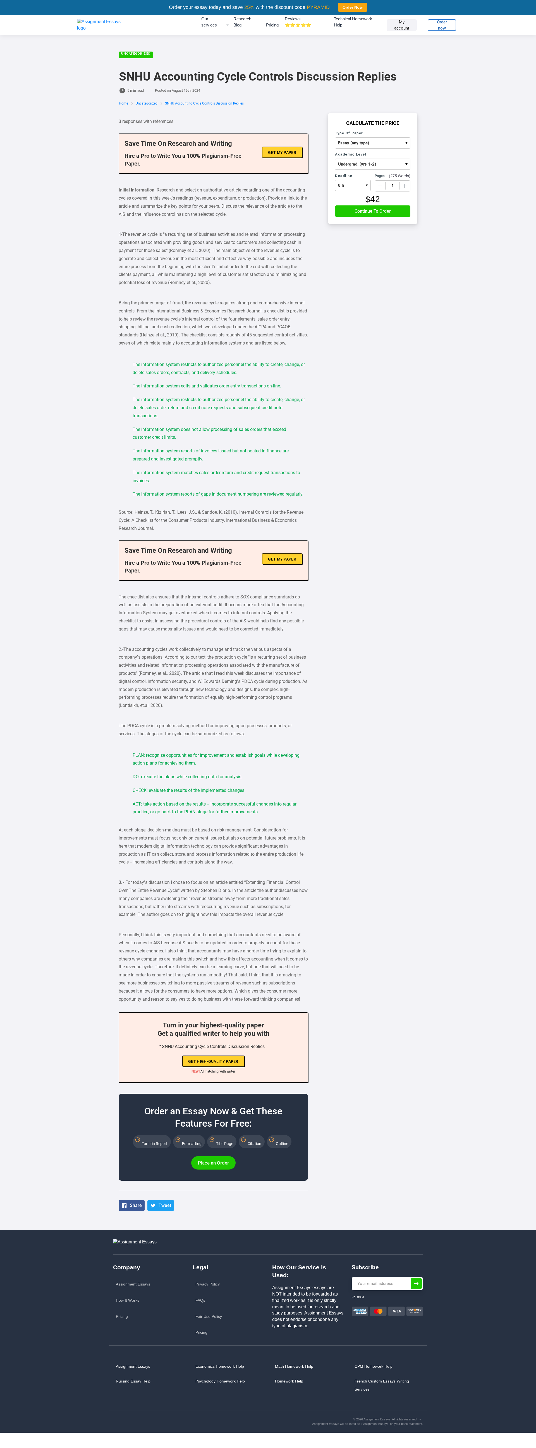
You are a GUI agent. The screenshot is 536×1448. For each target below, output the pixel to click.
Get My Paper (282, 152)
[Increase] (404, 186)
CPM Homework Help (374, 1366)
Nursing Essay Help (133, 1381)
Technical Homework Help (353, 21)
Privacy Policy (207, 1284)
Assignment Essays (133, 1284)
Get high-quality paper (213, 1061)
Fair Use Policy (208, 1316)
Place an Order (213, 1163)
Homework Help (289, 1381)
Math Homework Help (294, 1366)
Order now (442, 25)
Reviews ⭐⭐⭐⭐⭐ (298, 21)
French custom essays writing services (382, 1385)
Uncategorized (136, 53)
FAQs (200, 1300)
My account (401, 25)
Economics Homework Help (219, 1366)
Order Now (353, 7)
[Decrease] (380, 186)
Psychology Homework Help (220, 1381)
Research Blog (242, 21)
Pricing (272, 25)
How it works (127, 1300)
